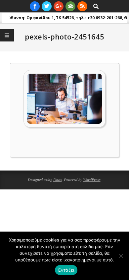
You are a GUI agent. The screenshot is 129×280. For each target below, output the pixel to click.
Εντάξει (66, 270)
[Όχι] (120, 255)
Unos (57, 179)
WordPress (92, 179)
